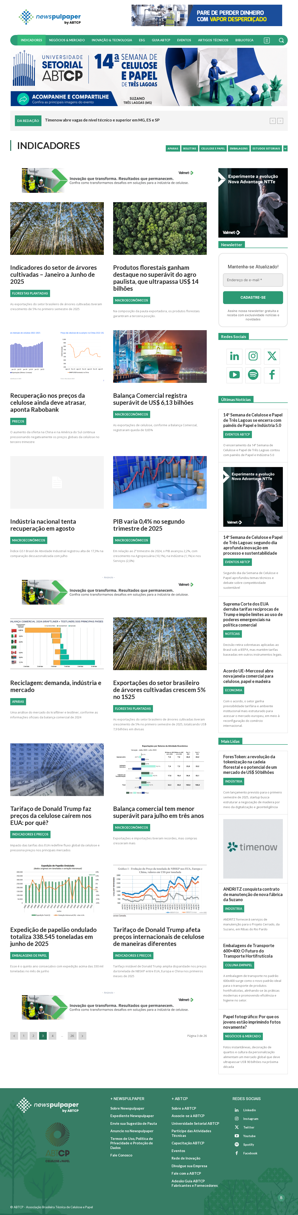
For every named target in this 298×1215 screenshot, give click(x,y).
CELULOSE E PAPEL (213, 148)
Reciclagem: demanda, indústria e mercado (55, 686)
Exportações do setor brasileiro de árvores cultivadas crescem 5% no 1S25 (159, 689)
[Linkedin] (234, 357)
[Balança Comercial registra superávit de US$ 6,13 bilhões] (160, 358)
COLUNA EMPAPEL (238, 965)
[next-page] (82, 1036)
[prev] (273, 121)
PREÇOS (18, 421)
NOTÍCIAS (232, 634)
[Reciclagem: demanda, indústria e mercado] (57, 645)
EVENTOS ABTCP (237, 434)
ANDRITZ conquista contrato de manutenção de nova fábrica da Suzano (253, 894)
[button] (282, 40)
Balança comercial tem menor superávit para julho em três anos (158, 812)
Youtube (249, 1136)
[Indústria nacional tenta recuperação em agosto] (57, 484)
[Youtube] (234, 376)
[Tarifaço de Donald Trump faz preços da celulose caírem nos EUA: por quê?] (57, 771)
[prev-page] (14, 1036)
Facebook (250, 1153)
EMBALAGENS (239, 148)
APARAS (173, 148)
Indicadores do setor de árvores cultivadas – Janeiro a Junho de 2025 (53, 274)
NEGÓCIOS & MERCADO (243, 1036)
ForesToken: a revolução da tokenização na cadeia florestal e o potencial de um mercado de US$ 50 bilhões (250, 764)
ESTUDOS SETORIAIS (266, 148)
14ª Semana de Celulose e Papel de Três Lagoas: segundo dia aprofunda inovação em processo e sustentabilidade (253, 545)
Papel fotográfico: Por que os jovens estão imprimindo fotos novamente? (252, 1022)
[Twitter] (272, 357)
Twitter (248, 1127)
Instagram (250, 1119)
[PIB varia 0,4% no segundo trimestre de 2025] (160, 484)
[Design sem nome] (149, 77)
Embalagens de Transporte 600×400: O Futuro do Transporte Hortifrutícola (248, 951)
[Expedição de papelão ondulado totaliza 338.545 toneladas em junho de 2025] (57, 892)
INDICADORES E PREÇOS (30, 834)
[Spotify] (253, 376)
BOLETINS (189, 148)
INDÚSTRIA (233, 781)
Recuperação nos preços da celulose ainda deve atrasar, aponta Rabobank (48, 402)
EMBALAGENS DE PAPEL (29, 955)
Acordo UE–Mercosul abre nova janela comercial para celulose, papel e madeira (248, 676)
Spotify (248, 1145)
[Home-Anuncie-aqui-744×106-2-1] (108, 180)
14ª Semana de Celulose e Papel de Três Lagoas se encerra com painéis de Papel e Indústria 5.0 (253, 420)
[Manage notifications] (281, 1197)
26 (72, 1036)
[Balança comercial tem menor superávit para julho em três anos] (160, 771)
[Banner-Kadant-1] (207, 15)
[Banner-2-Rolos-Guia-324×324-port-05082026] (253, 203)
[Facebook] (272, 376)
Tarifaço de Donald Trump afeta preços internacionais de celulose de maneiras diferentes (158, 936)
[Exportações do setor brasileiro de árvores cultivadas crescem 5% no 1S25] (160, 645)
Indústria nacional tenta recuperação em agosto (43, 525)
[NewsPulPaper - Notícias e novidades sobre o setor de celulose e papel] (68, 17)
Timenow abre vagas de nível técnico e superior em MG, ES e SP (102, 120)
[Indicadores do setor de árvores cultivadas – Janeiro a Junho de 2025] (57, 230)
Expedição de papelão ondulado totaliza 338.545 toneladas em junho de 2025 (53, 936)
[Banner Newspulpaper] (253, 849)
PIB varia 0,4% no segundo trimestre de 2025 (149, 525)
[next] (280, 121)
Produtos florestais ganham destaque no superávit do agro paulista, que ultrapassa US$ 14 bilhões (156, 278)
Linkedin (249, 1110)
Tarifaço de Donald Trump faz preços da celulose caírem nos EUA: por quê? (50, 815)
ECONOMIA (233, 690)
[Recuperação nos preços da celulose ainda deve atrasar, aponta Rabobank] (57, 358)
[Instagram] (253, 357)
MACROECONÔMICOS (131, 300)
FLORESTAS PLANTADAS (30, 293)
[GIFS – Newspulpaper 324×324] (253, 497)
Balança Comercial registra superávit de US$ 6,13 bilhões (153, 399)
